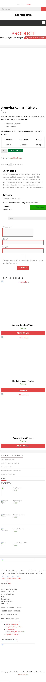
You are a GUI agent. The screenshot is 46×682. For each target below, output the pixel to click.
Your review (7, 227)
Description (6, 164)
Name (5, 239)
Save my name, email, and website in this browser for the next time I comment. (22, 262)
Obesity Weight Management (11, 470)
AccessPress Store (23, 674)
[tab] (6, 164)
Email (5, 247)
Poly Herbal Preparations (10, 463)
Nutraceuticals (6, 467)
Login (28, 4)
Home (2, 38)
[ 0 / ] (21, 4)
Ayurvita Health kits (8, 474)
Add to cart (16, 150)
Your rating (7, 209)
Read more (23, 390)
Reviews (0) (17, 164)
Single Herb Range (14, 38)
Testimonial (40, 207)
